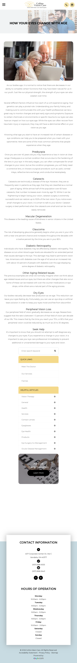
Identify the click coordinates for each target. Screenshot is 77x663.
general (25, 402)
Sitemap (54, 653)
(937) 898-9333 (38, 565)
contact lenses (28, 420)
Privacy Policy (44, 653)
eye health (26, 431)
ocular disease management (34, 449)
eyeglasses (26, 426)
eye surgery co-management (34, 443)
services (25, 414)
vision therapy (28, 397)
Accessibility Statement (28, 653)
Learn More (38, 473)
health (24, 408)
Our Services (27, 374)
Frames (25, 381)
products (25, 437)
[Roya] (38, 658)
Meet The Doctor (29, 367)
